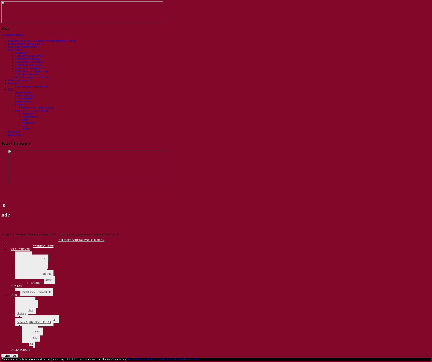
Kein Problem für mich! (140, 359)
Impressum (14, 131)
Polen (25, 125)
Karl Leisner (14, 49)
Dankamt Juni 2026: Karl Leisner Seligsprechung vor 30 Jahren (42, 40)
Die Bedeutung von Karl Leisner (32, 77)
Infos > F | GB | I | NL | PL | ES (31, 110)
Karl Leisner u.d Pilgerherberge (31, 71)
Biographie (21, 52)
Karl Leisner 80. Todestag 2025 (25, 43)
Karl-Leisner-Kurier (18, 80)
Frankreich (27, 113)
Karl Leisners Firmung (27, 58)
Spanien (26, 128)
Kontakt (12, 83)
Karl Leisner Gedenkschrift (22, 46)
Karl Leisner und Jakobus (28, 68)
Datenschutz (14, 135)
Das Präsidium (22, 92)
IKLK (11, 89)
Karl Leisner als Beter (26, 74)
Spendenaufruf (23, 101)
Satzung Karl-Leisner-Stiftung (38, 107)
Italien (25, 119)
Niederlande (28, 122)
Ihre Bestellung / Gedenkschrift (31, 86)
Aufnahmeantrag (24, 95)
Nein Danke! (159, 359)
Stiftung (19, 104)
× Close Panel (10, 356)
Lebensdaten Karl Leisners (29, 55)
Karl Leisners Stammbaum (29, 62)
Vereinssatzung (23, 98)
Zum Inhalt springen (12, 34)
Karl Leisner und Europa (28, 65)
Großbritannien (30, 116)
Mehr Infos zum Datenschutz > (182, 359)
